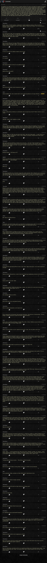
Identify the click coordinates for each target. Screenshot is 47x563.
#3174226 (3, 4)
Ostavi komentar (24, 555)
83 (29, 18)
